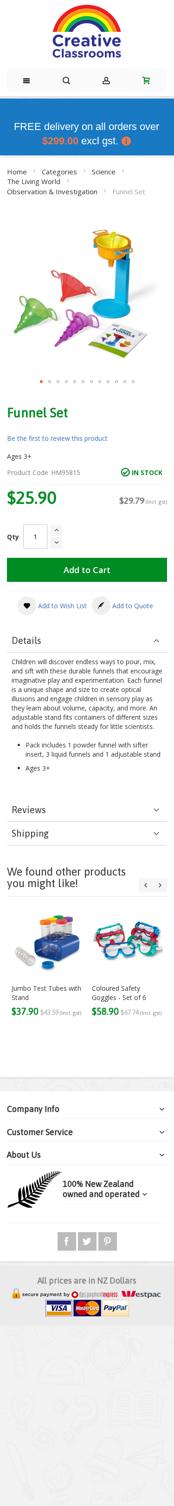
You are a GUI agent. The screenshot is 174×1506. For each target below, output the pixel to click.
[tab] (87, 641)
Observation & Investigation (53, 191)
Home (18, 171)
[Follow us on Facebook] (68, 1239)
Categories (60, 171)
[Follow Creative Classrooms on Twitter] (88, 1239)
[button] (41, 382)
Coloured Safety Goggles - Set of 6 (119, 993)
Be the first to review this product (57, 438)
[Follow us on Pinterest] (107, 1239)
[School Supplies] (87, 32)
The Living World (34, 181)
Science (104, 171)
